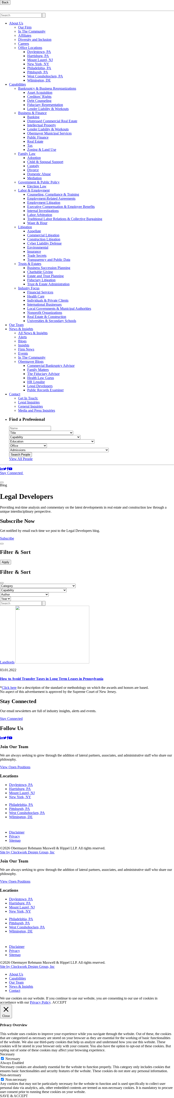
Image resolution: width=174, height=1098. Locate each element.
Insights (23, 345)
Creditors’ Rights (39, 97)
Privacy (14, 836)
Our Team (16, 325)
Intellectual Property (41, 125)
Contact (14, 394)
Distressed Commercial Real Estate (52, 121)
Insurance (34, 251)
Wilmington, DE (39, 80)
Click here (9, 688)
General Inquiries (30, 406)
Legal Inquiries (29, 402)
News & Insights (21, 329)
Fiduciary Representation (45, 105)
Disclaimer (16, 832)
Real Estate (35, 141)
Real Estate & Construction (46, 317)
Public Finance (37, 137)
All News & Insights (33, 333)
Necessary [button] (7, 1054)
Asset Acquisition (39, 92)
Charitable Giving (40, 272)
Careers (23, 44)
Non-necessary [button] (10, 1075)
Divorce (33, 170)
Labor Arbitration (39, 215)
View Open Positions (15, 767)
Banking (33, 117)
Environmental (37, 247)
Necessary (12, 1059)
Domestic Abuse (39, 174)
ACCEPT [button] (59, 1002)
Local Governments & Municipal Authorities (59, 308)
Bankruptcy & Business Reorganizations (47, 88)
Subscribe (7, 538)
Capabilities (17, 84)
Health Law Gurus (40, 378)
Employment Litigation (43, 202)
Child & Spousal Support (45, 162)
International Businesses (44, 304)
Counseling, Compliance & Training (53, 194)
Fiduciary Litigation (41, 280)
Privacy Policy (40, 1002)
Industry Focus (28, 288)
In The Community (32, 31)
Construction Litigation (43, 239)
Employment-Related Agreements (51, 198)
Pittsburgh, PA (37, 72)
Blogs (22, 341)
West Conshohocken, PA (45, 76)
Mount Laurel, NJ (40, 60)
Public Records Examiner (45, 390)
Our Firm (24, 27)
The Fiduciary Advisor (43, 374)
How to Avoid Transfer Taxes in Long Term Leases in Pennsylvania (51, 679)
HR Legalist (36, 382)
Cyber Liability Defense (44, 243)
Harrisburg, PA (38, 56)
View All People (21, 459)
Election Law (36, 186)
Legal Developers (40, 386)
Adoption (34, 158)
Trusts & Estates (29, 264)
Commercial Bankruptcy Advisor (51, 366)
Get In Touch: (28, 398)
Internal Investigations (43, 211)
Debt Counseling (39, 101)
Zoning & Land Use (41, 149)
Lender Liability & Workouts (48, 109)
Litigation (25, 227)
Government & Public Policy (39, 182)
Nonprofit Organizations (44, 313)
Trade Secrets (36, 255)
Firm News (26, 349)
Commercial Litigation (43, 235)
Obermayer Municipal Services (49, 133)
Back (5, 2)
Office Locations (30, 48)
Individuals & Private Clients (47, 300)
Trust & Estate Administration (48, 284)
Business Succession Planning (48, 268)
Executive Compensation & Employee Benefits (61, 207)
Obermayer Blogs (31, 361)
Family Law (27, 154)
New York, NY (38, 64)
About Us (16, 23)
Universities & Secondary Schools (51, 321)
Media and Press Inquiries (36, 410)
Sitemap (15, 840)
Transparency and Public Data (48, 260)
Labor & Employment (34, 190)
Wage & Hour (37, 223)
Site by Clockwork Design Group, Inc (27, 852)
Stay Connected (12, 473)
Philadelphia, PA (39, 68)
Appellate (34, 231)
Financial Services (40, 292)
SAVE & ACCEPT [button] (14, 1096)
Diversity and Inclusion (34, 39)
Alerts (22, 337)
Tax (30, 145)
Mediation (34, 178)
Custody (33, 166)
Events (23, 353)
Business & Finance (32, 113)
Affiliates (24, 35)
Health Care (35, 296)
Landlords (7, 662)
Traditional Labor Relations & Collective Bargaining (64, 219)
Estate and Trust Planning (45, 276)
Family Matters (38, 370)
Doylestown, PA (39, 52)
